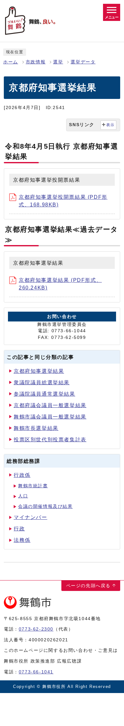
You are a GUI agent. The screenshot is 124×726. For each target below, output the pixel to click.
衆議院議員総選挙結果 (42, 382)
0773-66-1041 (36, 671)
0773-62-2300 (36, 629)
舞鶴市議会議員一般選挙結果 (50, 416)
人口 (23, 496)
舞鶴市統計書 (33, 485)
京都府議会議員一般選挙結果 (50, 405)
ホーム (10, 62)
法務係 (22, 540)
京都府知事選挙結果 (39, 371)
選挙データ (83, 62)
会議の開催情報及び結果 (45, 506)
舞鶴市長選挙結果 (36, 428)
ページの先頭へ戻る (88, 585)
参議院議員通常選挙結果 (44, 394)
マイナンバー (30, 517)
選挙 (58, 62)
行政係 (22, 475)
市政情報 (35, 62)
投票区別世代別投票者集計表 (50, 439)
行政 (19, 528)
